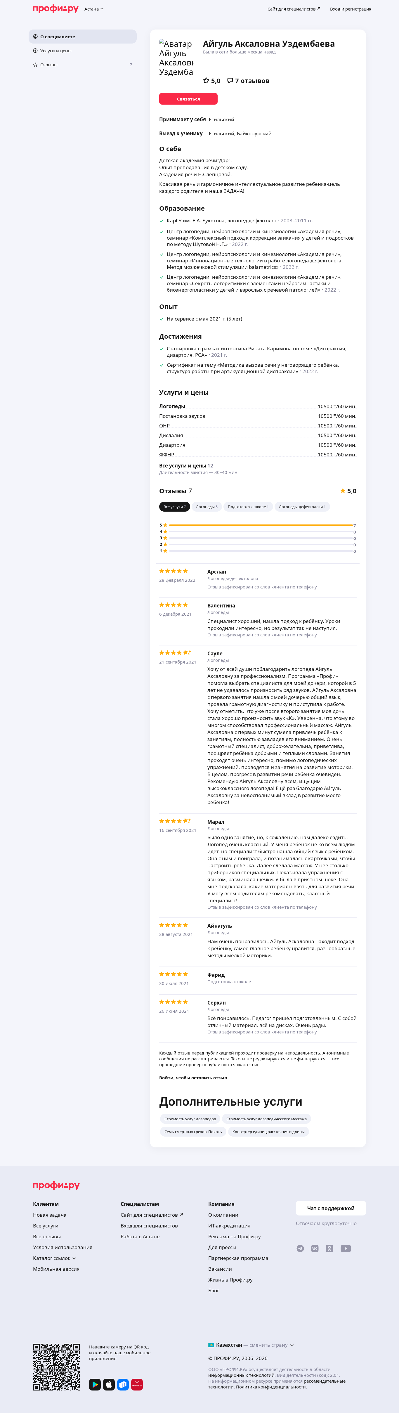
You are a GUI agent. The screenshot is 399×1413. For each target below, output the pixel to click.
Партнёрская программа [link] (238, 1258)
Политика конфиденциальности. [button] (271, 1387)
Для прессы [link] (222, 1247)
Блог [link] (213, 1290)
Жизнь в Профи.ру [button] (230, 1279)
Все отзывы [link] (47, 1236)
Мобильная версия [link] (56, 1268)
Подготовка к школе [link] (229, 981)
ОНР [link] (164, 425)
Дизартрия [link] (172, 444)
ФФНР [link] (166, 454)
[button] (83, 37)
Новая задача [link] (50, 1214)
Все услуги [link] (45, 1225)
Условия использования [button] (63, 1247)
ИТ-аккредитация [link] (229, 1225)
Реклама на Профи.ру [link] (234, 1236)
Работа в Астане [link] (140, 1236)
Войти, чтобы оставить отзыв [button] (193, 1077)
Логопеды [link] (172, 406)
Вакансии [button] (220, 1268)
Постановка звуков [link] (182, 416)
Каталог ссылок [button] (51, 1258)
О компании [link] (223, 1214)
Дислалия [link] (171, 435)
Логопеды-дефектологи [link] (232, 578)
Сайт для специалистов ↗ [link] (152, 1214)
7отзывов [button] (252, 80)
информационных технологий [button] (241, 1375)
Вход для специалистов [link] (149, 1225)
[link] (188, 99)
